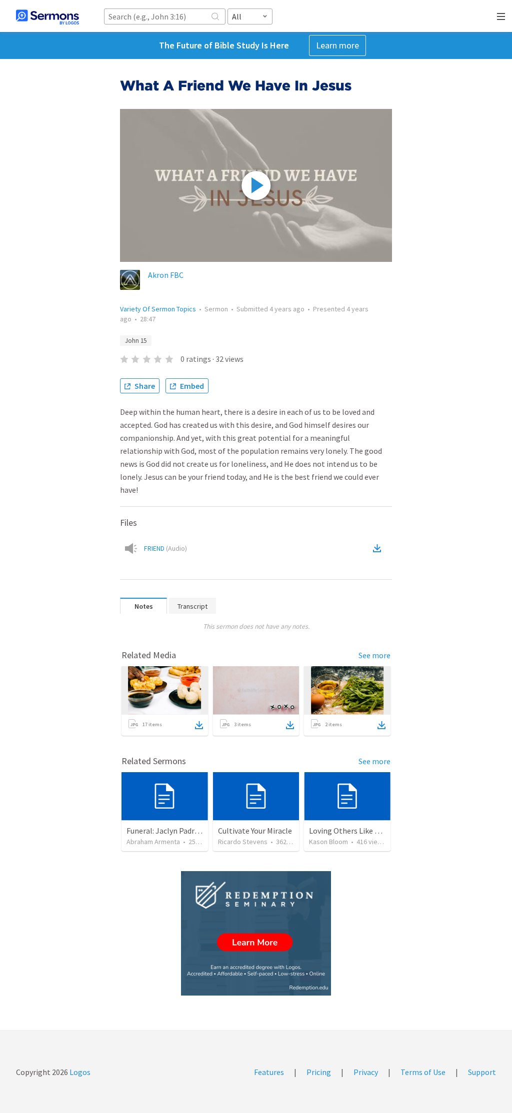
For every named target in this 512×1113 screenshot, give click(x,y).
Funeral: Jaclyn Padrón (165, 831)
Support (482, 1072)
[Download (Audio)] (379, 548)
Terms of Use (423, 1072)
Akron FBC (166, 275)
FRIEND (165, 548)
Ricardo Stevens (243, 841)
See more (374, 655)
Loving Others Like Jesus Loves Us (366, 831)
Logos (79, 1072)
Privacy (366, 1072)
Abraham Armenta (153, 841)
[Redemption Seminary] (256, 933)
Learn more (337, 45)
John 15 (135, 340)
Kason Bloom (328, 841)
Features (269, 1072)
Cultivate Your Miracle (255, 831)
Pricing (318, 1072)
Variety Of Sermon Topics (158, 308)
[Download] (199, 725)
